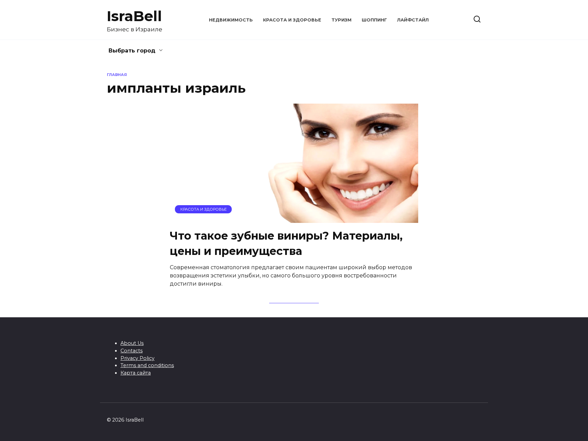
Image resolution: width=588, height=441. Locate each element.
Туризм (341, 19)
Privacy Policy (137, 358)
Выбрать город (132, 50)
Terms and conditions (147, 365)
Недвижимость (231, 19)
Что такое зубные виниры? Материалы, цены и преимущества (286, 243)
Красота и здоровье (292, 19)
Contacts (131, 351)
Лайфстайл (413, 19)
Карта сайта (135, 373)
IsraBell (134, 16)
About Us (132, 343)
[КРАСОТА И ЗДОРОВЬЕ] (294, 218)
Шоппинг (374, 19)
